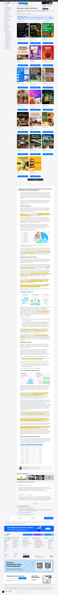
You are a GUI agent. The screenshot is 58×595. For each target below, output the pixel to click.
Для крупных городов (22, 523)
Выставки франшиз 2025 (38, 541)
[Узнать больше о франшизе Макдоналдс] (35, 163)
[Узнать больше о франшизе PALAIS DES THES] (48, 119)
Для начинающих (7, 523)
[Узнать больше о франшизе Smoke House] (48, 97)
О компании (50, 541)
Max (48, 569)
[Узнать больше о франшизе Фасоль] (35, 75)
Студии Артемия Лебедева (26, 554)
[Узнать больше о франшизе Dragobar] (35, 52)
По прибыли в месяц (8, 40)
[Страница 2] (38, 183)
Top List (5, 543)
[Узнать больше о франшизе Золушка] (35, 119)
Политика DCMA (26, 584)
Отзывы (5, 542)
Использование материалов (47, 584)
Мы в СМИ (49, 543)
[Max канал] (38, 535)
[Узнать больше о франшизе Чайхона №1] (23, 119)
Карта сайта (50, 547)
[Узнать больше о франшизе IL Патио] (23, 52)
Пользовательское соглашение (18, 584)
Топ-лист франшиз (8, 7)
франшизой (44, 227)
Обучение (7, 27)
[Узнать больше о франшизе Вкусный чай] (35, 30)
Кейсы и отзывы (50, 542)
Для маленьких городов (14, 523)
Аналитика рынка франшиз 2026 (27, 543)
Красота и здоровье (8, 26)
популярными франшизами (34, 288)
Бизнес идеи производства (39, 546)
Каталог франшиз (8, 8)
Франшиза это (15, 542)
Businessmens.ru (32, 289)
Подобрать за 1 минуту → (23, 3)
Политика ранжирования (38, 584)
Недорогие (7, 13)
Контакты (49, 546)
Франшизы (5, 541)
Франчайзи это (15, 547)
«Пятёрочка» (30, 494)
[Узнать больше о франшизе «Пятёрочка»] (48, 30)
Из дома (7, 17)
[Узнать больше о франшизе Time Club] (23, 141)
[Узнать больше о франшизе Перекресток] (35, 141)
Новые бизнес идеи (37, 547)
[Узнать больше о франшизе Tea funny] (35, 97)
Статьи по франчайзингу (16, 541)
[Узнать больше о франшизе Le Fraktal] (23, 30)
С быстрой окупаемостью (9, 16)
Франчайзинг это (15, 543)
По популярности (6, 547)
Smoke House (30, 485)
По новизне (5, 546)
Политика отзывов (31, 584)
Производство (8, 30)
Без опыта (7, 12)
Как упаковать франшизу (38, 543)
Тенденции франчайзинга (26, 542)
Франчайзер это (15, 546)
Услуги (7, 22)
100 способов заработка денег (39, 542)
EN (52, 584)
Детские (7, 25)
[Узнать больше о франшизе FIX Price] (48, 141)
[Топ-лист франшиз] (29, 529)
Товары (5, 551)
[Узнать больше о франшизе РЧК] (23, 163)
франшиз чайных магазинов (29, 274)
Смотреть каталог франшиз (28, 534)
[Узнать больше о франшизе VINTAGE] (48, 75)
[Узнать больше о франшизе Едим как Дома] (48, 52)
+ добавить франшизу (46, 21)
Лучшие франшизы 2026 (26, 541)
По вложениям (7, 31)
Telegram (40, 569)
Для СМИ (5, 557)
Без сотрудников (8, 20)
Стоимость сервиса (51, 548)
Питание (7, 21)
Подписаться (22, 578)
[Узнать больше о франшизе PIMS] (23, 75)
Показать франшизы (48, 518)
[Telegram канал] (49, 535)
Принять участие (25, 546)
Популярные (7, 11)
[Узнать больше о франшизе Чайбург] (23, 97)
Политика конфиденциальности (8, 584)
